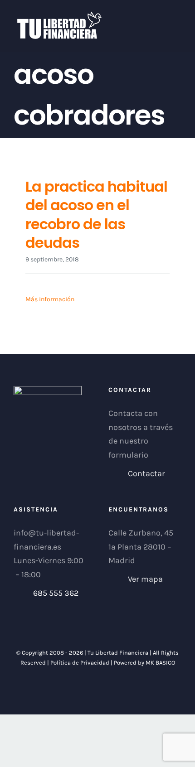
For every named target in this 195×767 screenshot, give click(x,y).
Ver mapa (145, 579)
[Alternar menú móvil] (177, 16)
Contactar (146, 473)
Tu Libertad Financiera (119, 652)
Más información (49, 299)
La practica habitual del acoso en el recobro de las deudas (96, 214)
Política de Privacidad (79, 662)
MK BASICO (160, 662)
